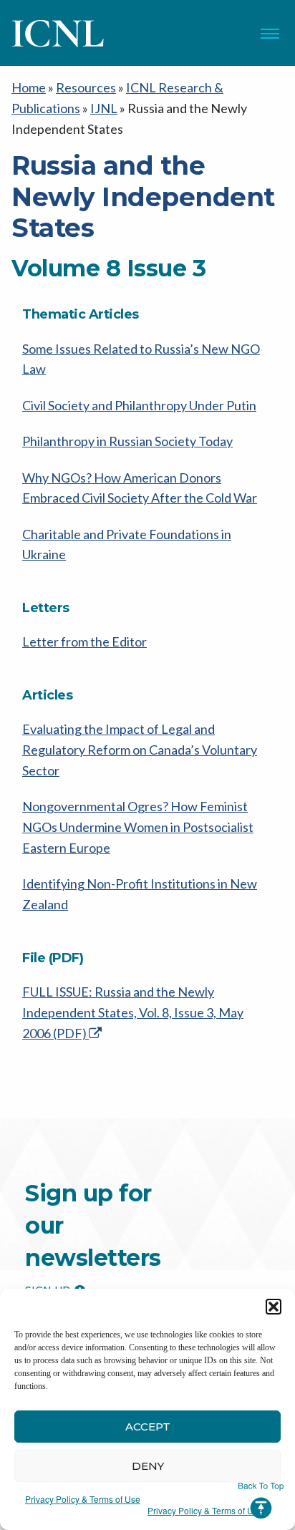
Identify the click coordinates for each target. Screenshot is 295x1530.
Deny (148, 1466)
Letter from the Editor (84, 641)
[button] (273, 1306)
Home (28, 87)
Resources (86, 87)
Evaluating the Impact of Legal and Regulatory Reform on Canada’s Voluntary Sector (139, 749)
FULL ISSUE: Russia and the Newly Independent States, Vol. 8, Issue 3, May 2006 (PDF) (132, 1012)
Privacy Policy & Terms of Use (82, 1499)
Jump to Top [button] (261, 1501)
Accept (147, 1426)
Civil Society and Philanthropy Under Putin (139, 405)
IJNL (103, 108)
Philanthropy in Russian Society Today (127, 441)
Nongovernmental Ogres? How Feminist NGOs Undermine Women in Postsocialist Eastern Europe (137, 827)
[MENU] (270, 33)
